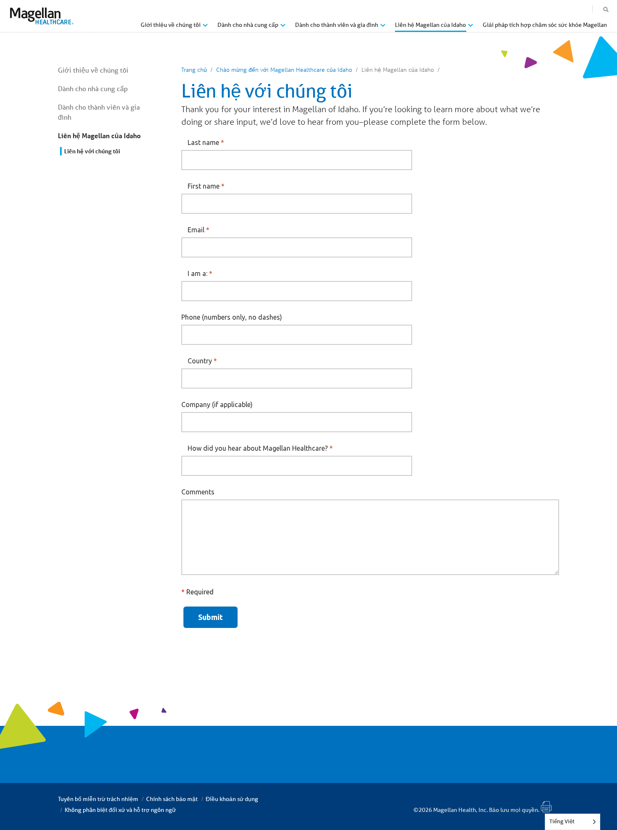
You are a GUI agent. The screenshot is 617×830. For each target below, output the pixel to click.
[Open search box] (606, 9)
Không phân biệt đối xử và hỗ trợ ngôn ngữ (120, 810)
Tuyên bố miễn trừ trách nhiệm (98, 799)
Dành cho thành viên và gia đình (99, 111)
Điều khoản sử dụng (232, 799)
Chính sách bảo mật (172, 799)
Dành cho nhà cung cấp (93, 88)
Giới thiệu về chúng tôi (93, 70)
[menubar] (374, 27)
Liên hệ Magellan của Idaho (99, 135)
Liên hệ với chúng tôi (92, 151)
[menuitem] (174, 28)
